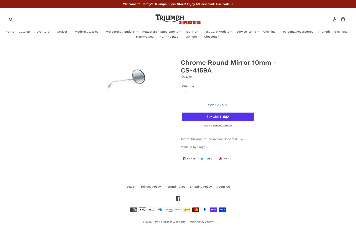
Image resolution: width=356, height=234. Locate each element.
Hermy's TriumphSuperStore (169, 221)
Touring (191, 31)
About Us (223, 186)
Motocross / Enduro (121, 31)
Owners (192, 36)
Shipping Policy (201, 186)
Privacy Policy (151, 186)
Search (131, 186)
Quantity (188, 85)
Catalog (24, 31)
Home (10, 31)
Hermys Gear (145, 36)
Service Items (246, 31)
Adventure (42, 31)
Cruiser (62, 31)
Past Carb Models (217, 31)
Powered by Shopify (202, 221)
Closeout (211, 36)
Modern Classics (87, 31)
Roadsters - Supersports (160, 31)
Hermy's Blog (169, 36)
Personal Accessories (298, 31)
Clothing (269, 31)
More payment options (218, 125)
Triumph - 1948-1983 (333, 31)
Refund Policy (175, 186)
